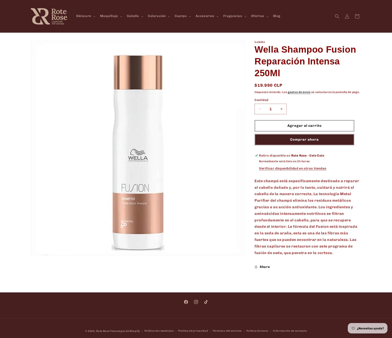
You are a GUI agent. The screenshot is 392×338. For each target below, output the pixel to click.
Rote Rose (102, 331)
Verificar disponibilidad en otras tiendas (292, 168)
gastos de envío (299, 92)
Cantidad (261, 100)
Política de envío (257, 330)
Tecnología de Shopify (125, 331)
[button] (85, 16)
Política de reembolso (159, 330)
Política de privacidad (193, 330)
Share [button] (265, 267)
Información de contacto (290, 330)
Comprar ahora (304, 139)
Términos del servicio (227, 330)
